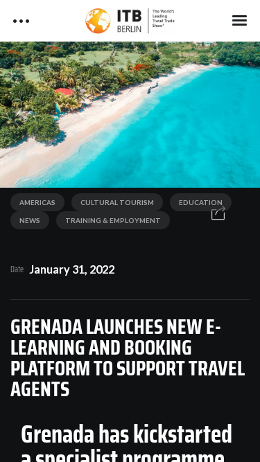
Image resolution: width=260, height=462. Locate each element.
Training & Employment (113, 220)
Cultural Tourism (117, 202)
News (29, 220)
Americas (37, 202)
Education (201, 202)
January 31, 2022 (71, 269)
